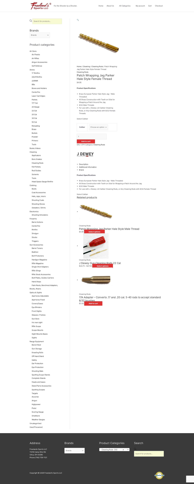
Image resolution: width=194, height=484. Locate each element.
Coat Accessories (39, 192)
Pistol (34, 408)
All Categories (124, 6)
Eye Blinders (37, 307)
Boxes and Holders (39, 88)
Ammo (32, 70)
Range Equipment (37, 341)
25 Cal (34, 114)
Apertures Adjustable (40, 296)
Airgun (34, 400)
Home (101, 6)
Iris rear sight (37, 322)
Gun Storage (37, 349)
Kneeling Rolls (37, 352)
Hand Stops (36, 282)
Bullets (34, 133)
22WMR (35, 81)
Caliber (82, 127)
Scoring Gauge (38, 412)
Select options (94, 232)
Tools (34, 144)
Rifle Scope (36, 326)
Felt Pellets (36, 167)
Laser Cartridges (38, 96)
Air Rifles (35, 58)
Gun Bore (35, 319)
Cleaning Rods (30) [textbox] (112, 450)
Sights (34, 338)
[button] (78, 20)
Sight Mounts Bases (40, 334)
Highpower (36, 404)
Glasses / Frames (38, 315)
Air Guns (33, 51)
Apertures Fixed (38, 300)
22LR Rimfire (37, 77)
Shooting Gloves (38, 204)
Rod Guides (36, 170)
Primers (35, 141)
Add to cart (85, 141)
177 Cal (35, 103)
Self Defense (37, 66)
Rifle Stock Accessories (41, 274)
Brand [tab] (81, 170)
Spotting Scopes (38, 390)
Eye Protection (37, 367)
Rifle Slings (36, 271)
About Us (110, 6)
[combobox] (114, 449)
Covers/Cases (37, 303)
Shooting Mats (37, 371)
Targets (35, 393)
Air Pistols (36, 54)
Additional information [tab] (88, 167)
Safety (34, 360)
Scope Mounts (37, 330)
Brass (34, 129)
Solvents (35, 174)
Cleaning (33, 152)
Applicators (36, 155)
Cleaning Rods (37, 163)
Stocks (34, 237)
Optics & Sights (36, 292)
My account (140, 6)
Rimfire (34, 230)
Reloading (36, 126)
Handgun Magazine (39, 260)
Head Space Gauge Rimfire (42, 182)
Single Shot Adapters (40, 267)
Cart (150, 6)
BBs (33, 84)
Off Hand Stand (38, 356)
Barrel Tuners (37, 248)
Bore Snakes (37, 159)
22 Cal (34, 111)
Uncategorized (35, 423)
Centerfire (36, 92)
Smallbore (36, 416)
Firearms (33, 219)
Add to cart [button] (93, 303)
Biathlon (35, 252)
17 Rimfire (36, 73)
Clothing (33, 185)
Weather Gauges (38, 420)
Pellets (34, 100)
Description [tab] (83, 164)
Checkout (159, 6)
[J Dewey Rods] (85, 154)
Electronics (34, 211)
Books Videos (35, 148)
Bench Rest (36, 345)
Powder (35, 137)
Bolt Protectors (38, 256)
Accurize (35, 397)
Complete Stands (38, 378)
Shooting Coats (38, 200)
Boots (34, 189)
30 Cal (34, 118)
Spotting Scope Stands (41, 375)
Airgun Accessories (39, 62)
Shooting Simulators (40, 215)
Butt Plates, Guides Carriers (43, 278)
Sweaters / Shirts (39, 208)
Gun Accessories (36, 245)
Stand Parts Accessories (41, 386)
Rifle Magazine (37, 263)
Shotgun (35, 233)
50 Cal (34, 122)
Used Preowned (36, 427)
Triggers (35, 241)
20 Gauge (35, 107)
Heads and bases (38, 382)
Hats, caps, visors (39, 196)
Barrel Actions (37, 222)
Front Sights (37, 311)
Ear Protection (37, 363)
